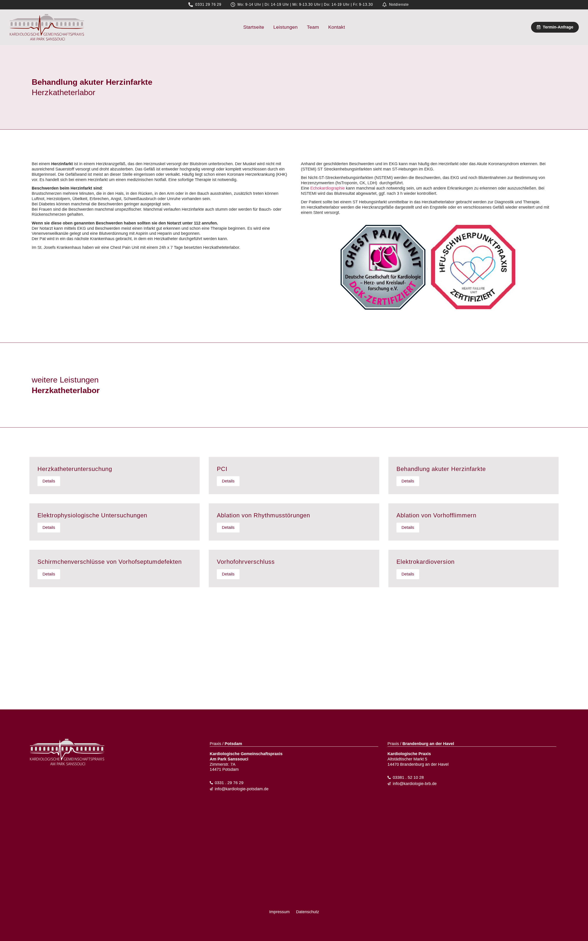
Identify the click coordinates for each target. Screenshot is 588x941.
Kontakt (336, 27)
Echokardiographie (327, 188)
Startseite (253, 27)
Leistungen (285, 27)
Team (313, 27)
